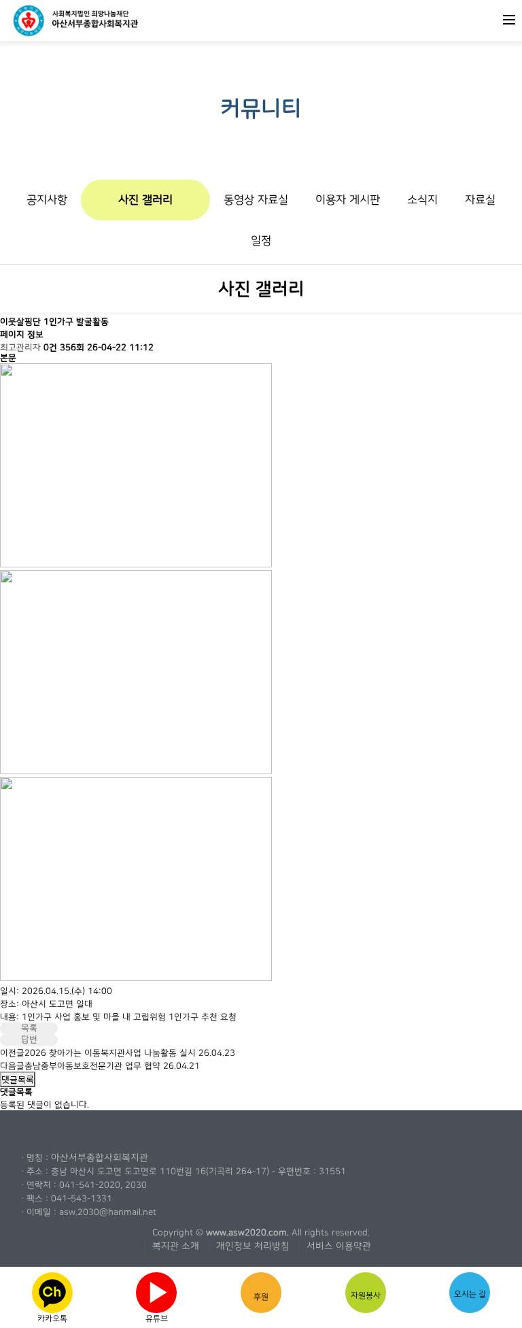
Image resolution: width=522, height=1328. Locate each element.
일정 (261, 240)
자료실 (480, 199)
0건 (50, 347)
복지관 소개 (175, 1246)
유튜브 (158, 1295)
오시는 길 (470, 1294)
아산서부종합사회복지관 (99, 1157)
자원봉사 (366, 1295)
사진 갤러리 (145, 199)
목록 (29, 1028)
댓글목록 (17, 1079)
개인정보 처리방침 (253, 1246)
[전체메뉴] (509, 18)
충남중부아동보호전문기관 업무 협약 (92, 1066)
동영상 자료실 (256, 199)
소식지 (422, 199)
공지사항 (47, 199)
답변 (29, 1039)
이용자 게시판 (347, 199)
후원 (261, 1296)
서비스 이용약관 (339, 1246)
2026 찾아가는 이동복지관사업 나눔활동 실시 (110, 1053)
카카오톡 (52, 1292)
